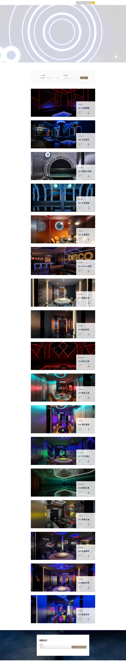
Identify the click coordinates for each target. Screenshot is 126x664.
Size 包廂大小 (65, 75)
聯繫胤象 (41, 644)
